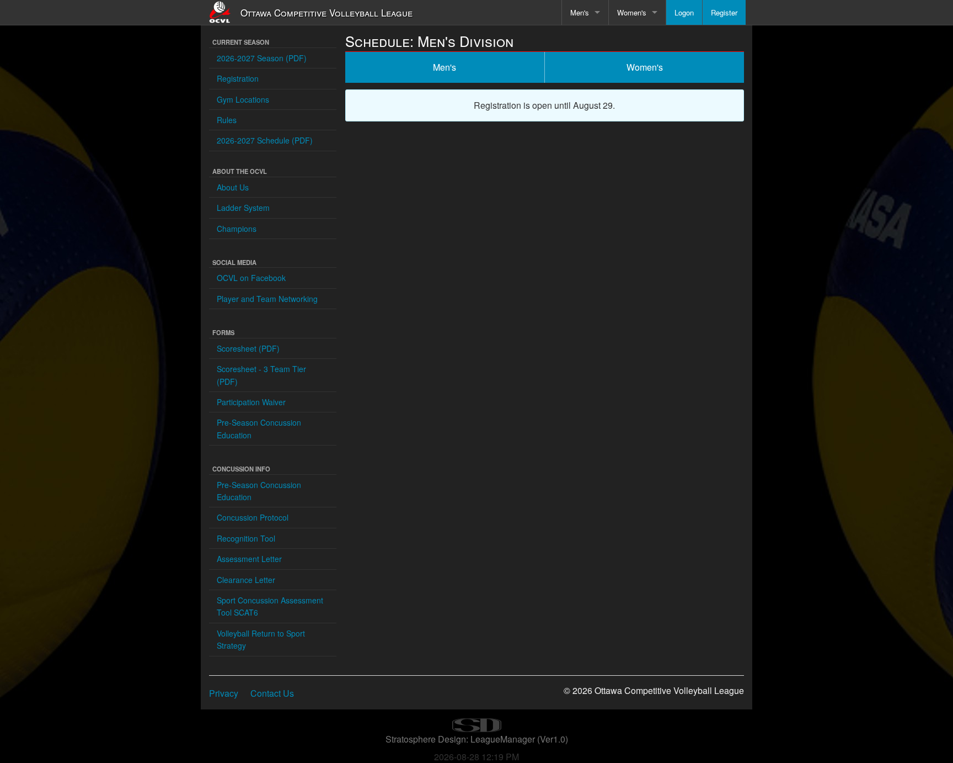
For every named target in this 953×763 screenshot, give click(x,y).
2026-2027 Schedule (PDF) (265, 140)
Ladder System (243, 207)
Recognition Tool (246, 538)
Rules (227, 119)
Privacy (223, 693)
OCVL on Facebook (251, 277)
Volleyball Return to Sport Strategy (261, 639)
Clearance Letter (246, 579)
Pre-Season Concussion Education (259, 428)
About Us (233, 187)
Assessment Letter (249, 558)
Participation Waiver (251, 401)
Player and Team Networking (267, 298)
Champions (236, 228)
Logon (684, 12)
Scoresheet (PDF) (248, 348)
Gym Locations (243, 99)
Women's (631, 12)
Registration (238, 78)
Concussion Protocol (252, 517)
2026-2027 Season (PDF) (262, 57)
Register (724, 12)
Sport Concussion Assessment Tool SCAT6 (270, 606)
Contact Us (272, 693)
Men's (579, 12)
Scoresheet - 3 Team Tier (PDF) (261, 374)
